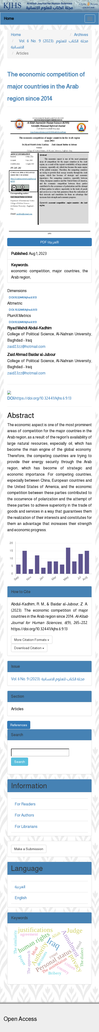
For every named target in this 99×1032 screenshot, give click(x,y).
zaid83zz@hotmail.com (26, 346)
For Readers (25, 804)
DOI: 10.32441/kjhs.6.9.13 (23, 309)
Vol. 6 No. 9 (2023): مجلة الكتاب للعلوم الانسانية (48, 679)
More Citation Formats (30, 640)
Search (19, 762)
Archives (81, 35)
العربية (20, 887)
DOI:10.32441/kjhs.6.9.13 (23, 297)
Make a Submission (28, 849)
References (18, 725)
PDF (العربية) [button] (49, 242)
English (21, 898)
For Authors (24, 815)
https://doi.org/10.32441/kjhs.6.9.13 (39, 398)
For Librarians (26, 826)
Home (9, 18)
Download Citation (28, 648)
